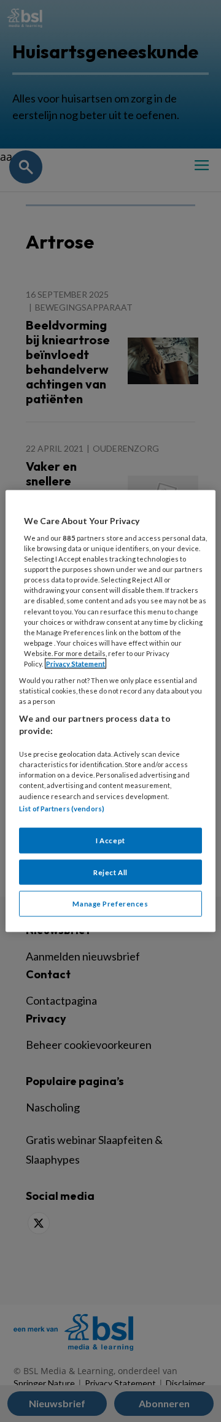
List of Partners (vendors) (61, 808)
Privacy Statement (75, 663)
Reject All (110, 872)
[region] (110, 711)
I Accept (110, 840)
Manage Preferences (110, 904)
